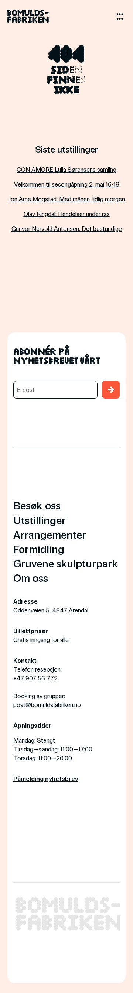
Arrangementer (49, 534)
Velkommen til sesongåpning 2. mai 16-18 (66, 184)
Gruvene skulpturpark (65, 563)
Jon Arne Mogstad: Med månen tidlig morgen (66, 199)
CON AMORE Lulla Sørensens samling (66, 169)
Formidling (38, 549)
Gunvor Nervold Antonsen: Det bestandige (66, 228)
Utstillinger (39, 520)
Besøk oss (37, 505)
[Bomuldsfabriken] (28, 19)
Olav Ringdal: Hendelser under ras (67, 214)
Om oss (30, 577)
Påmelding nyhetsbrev (45, 778)
